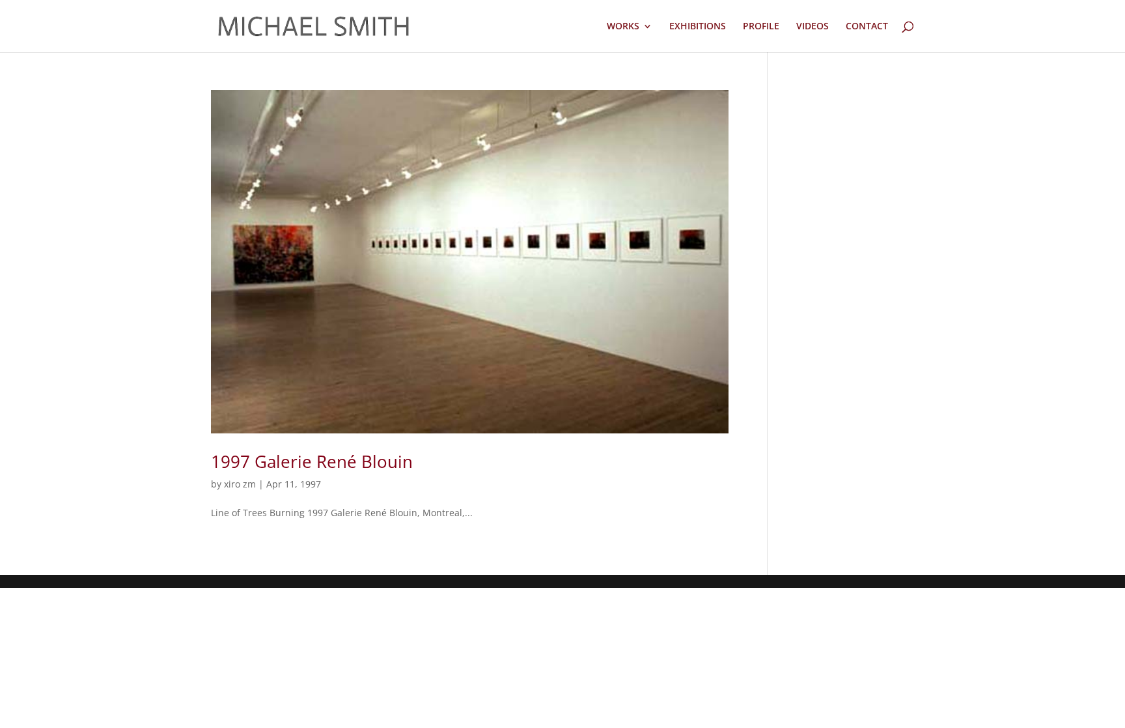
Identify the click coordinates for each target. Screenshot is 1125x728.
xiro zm (240, 484)
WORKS (623, 27)
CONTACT (867, 27)
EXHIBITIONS (697, 27)
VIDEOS (812, 27)
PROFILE (761, 27)
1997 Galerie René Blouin (312, 461)
